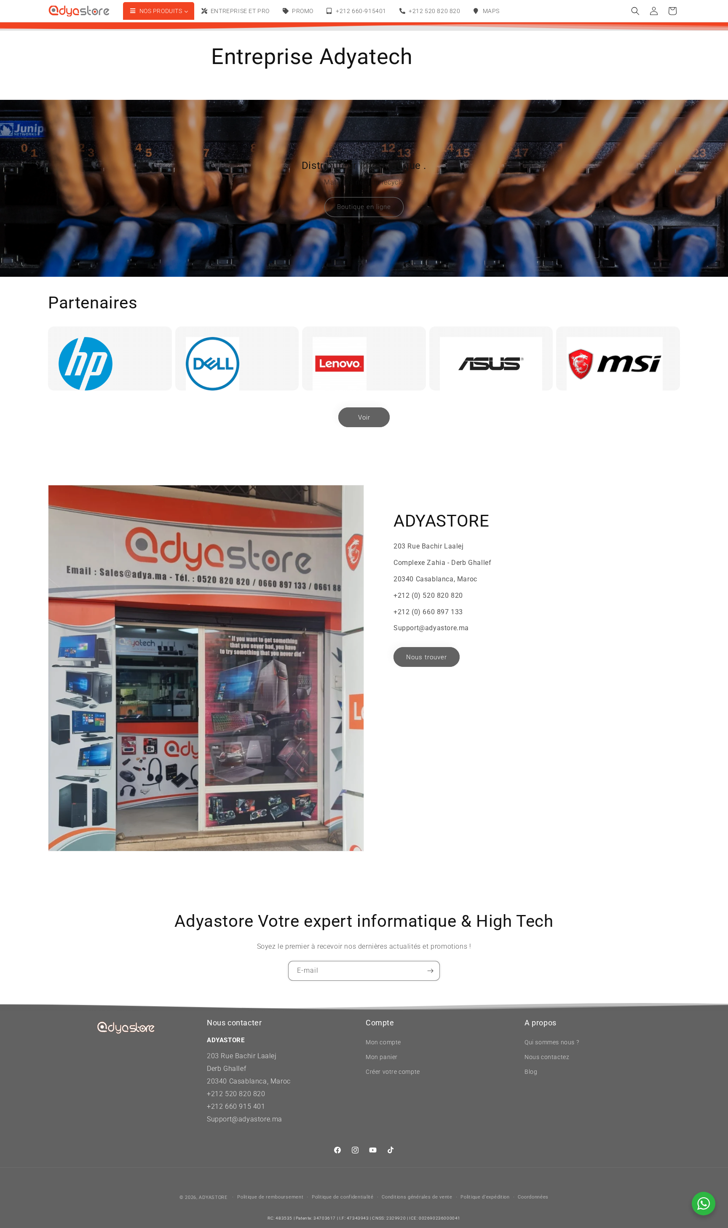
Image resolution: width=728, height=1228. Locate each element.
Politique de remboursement (270, 1197)
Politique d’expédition (484, 1197)
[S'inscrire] (430, 971)
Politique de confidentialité (343, 1197)
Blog (531, 1071)
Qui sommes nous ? (552, 1042)
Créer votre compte (393, 1071)
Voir (364, 417)
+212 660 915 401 (236, 1106)
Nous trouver (426, 657)
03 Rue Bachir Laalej (244, 1056)
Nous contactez (547, 1057)
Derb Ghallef (226, 1069)
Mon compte (383, 1042)
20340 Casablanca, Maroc (249, 1081)
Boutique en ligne (364, 207)
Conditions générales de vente (417, 1197)
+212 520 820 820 (236, 1094)
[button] (635, 11)
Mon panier (382, 1057)
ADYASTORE (213, 1197)
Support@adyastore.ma (244, 1119)
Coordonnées (533, 1197)
